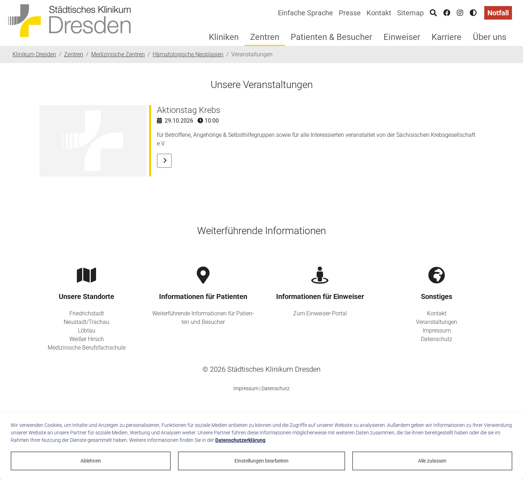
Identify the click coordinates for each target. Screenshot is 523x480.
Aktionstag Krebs (188, 110)
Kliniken (224, 37)
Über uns (489, 37)
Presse (350, 13)
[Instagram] (460, 12)
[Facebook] (447, 12)
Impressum (437, 330)
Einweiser (402, 37)
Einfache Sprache (305, 13)
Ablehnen (90, 461)
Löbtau (86, 330)
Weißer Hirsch (86, 339)
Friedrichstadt (86, 313)
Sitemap (410, 13)
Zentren (264, 37)
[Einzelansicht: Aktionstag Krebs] (164, 161)
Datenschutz (436, 339)
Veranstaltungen (436, 322)
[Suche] (433, 12)
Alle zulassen (432, 461)
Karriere (446, 37)
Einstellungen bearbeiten (261, 461)
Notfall (498, 13)
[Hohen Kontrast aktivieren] (473, 12)
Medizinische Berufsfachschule (87, 347)
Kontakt (378, 13)
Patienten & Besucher (331, 37)
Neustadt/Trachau (86, 322)
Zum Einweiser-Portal (320, 313)
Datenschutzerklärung (240, 440)
